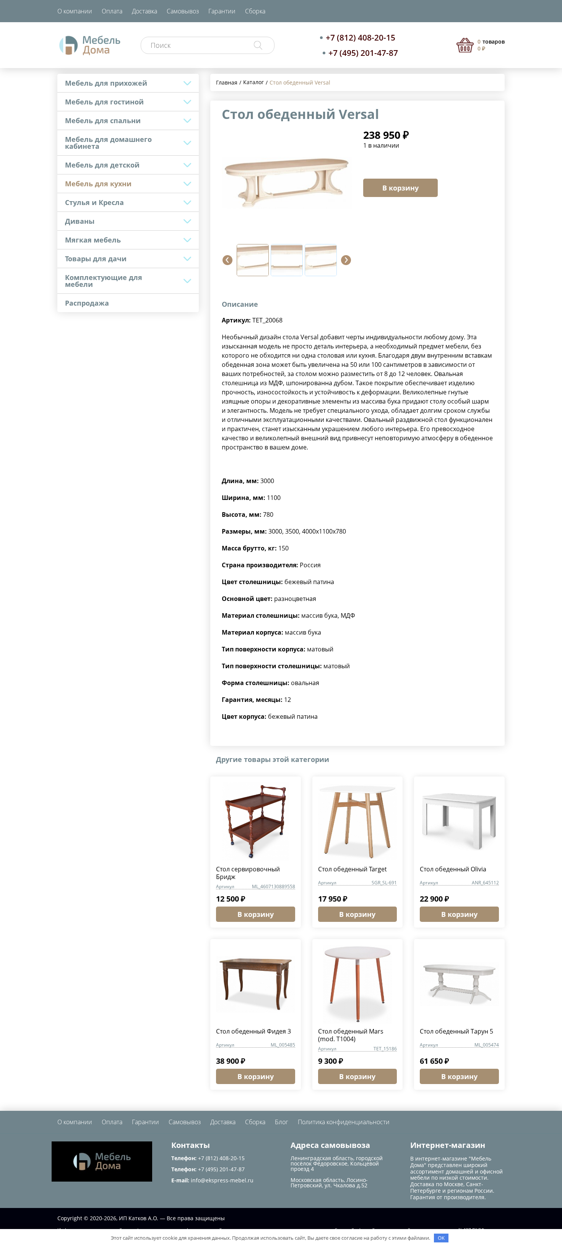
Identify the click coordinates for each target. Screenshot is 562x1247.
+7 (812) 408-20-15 (360, 37)
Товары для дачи (96, 258)
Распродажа (87, 303)
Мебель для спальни (103, 120)
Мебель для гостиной (104, 101)
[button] (227, 260)
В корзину (400, 187)
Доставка (144, 11)
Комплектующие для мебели (103, 281)
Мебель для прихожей (106, 83)
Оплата (112, 11)
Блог (281, 1122)
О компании (74, 11)
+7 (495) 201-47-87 (363, 53)
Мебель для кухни (98, 183)
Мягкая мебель (93, 239)
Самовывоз (183, 11)
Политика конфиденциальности (344, 1122)
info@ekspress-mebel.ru (222, 1180)
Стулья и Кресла (94, 202)
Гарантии (222, 11)
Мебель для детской (102, 164)
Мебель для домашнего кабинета (108, 143)
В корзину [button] (255, 914)
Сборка (255, 11)
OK (441, 1237)
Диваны (79, 221)
